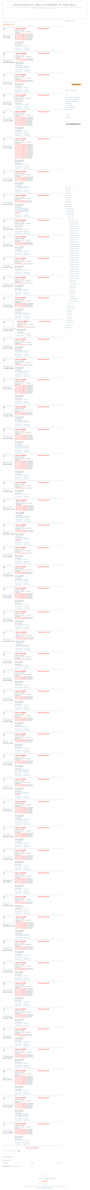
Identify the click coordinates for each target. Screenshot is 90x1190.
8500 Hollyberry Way (7, 146)
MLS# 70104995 (18, 1118)
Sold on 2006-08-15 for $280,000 (22, 67)
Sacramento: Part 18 (74, 260)
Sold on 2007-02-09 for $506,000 (22, 580)
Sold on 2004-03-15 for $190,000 (22, 445)
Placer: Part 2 (73, 283)
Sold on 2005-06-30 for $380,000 (22, 726)
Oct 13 (69, 219)
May (68, 315)
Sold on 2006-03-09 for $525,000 (22, 209)
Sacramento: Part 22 (74, 269)
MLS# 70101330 (18, 166)
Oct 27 (69, 215)
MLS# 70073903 (18, 316)
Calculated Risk (69, 105)
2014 (66, 190)
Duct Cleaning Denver (47, 1178)
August (68, 309)
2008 (66, 204)
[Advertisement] (45, 14)
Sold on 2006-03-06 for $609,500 (22, 87)
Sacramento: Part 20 (74, 264)
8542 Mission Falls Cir (8, 990)
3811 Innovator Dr (7, 574)
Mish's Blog (68, 103)
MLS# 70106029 (19, 648)
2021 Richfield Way (7, 305)
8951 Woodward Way (7, 1016)
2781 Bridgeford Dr (7, 720)
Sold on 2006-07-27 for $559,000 (22, 819)
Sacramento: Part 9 (74, 239)
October (69, 213)
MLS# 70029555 (18, 133)
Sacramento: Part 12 (74, 246)
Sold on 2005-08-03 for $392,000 (22, 975)
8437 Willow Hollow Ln (8, 948)
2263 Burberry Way (7, 119)
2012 (66, 195)
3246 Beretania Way (7, 202)
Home (32, 1163)
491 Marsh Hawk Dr (7, 1036)
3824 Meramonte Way (7, 60)
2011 (66, 197)
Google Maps (26, 48)
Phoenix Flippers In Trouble (72, 99)
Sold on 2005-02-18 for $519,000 (22, 289)
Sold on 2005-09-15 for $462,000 (22, 1001)
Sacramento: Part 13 (74, 249)
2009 (66, 202)
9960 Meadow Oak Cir (7, 762)
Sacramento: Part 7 (74, 235)
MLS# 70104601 (18, 253)
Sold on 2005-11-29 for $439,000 (22, 131)
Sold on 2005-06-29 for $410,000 (22, 889)
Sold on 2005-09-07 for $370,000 (22, 665)
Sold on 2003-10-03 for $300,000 (22, 769)
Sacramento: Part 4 (74, 228)
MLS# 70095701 (18, 822)
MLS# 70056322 (18, 292)
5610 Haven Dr (6, 924)
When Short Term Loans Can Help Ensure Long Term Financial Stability (45, 1186)
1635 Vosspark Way (7, 414)
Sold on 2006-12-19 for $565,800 (22, 1116)
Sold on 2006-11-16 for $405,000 (22, 372)
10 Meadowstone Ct (7, 857)
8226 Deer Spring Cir (7, 595)
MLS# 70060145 (18, 48)
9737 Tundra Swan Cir (7, 555)
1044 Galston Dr (6, 35)
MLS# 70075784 (18, 1044)
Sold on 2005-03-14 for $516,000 (22, 208)
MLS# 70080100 (18, 911)
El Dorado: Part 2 (74, 301)
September (69, 306)
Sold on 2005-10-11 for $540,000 (22, 579)
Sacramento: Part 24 (74, 273)
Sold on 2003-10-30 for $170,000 (22, 792)
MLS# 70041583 (18, 937)
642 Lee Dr (5, 786)
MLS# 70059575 (18, 1092)
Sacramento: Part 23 (74, 271)
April (68, 318)
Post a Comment (6, 1160)
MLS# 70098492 (18, 977)
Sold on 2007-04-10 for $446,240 (22, 1023)
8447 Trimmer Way (7, 970)
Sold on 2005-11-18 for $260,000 (22, 748)
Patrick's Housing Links (71, 107)
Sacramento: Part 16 (74, 255)
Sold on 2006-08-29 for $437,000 (22, 164)
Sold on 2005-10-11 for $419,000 (22, 422)
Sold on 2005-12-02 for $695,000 (22, 1041)
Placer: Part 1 (73, 280)
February (69, 322)
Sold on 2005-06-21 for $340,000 (22, 371)
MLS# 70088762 (18, 354)
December (69, 208)
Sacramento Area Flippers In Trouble (45, 4)
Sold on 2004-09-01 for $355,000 (22, 186)
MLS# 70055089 (18, 272)
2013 (66, 193)
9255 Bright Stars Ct (7, 102)
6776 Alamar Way (7, 661)
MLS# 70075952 (18, 106)
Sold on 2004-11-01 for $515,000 (22, 1115)
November (69, 211)
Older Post (59, 1163)
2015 (66, 188)
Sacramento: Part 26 (74, 278)
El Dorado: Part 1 (74, 298)
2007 (66, 206)
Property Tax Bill (26, 49)
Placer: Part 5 (73, 289)
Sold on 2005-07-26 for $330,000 (22, 705)
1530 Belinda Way (7, 346)
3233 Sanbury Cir (7, 639)
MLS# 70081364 (18, 1142)
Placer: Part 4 (73, 287)
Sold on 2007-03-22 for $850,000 (22, 685)
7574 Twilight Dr (6, 265)
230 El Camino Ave (7, 244)
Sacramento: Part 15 (74, 253)
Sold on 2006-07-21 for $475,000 (22, 314)
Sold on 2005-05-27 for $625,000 (22, 290)
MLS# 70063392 (18, 215)
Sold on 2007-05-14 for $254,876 (22, 793)
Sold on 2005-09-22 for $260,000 (24, 333)
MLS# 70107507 (18, 728)
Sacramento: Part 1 (74, 221)
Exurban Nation (69, 109)
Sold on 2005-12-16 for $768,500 (22, 104)
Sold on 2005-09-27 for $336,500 (22, 229)
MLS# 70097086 (18, 687)
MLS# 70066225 (18, 89)
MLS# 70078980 (18, 750)
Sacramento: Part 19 (74, 262)
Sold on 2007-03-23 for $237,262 (22, 935)
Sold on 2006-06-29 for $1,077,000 (22, 955)
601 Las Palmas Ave (7, 436)
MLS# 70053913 (18, 477)
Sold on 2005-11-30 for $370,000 (22, 604)
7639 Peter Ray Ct (7, 835)
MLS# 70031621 (18, 450)
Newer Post (5, 1163)
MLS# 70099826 (18, 845)
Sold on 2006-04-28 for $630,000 (22, 210)
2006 (66, 327)
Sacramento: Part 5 (74, 230)
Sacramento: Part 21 (74, 267)
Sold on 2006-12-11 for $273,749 (22, 448)
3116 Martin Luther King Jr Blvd (10, 328)
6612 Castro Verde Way (8, 1105)
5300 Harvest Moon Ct (7, 179)
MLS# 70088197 (18, 1025)
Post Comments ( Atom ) (15, 1166)
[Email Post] (18, 1150)
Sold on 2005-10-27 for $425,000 (22, 1090)
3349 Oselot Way (6, 809)
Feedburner (68, 117)
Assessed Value (18, 49)
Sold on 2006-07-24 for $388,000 (22, 516)
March (68, 320)
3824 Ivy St (5, 741)
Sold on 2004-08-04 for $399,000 (22, 1114)
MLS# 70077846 (18, 561)
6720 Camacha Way (7, 82)
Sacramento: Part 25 (74, 276)
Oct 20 (69, 217)
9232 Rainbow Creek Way (8, 284)
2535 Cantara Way (7, 619)
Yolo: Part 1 (72, 294)
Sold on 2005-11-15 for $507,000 (22, 559)
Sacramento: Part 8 (74, 237)
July (68, 311)
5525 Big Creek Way (7, 462)
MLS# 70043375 (18, 867)
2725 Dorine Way (6, 698)
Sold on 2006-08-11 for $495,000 (22, 770)
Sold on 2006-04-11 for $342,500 (22, 909)
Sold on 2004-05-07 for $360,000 (22, 537)
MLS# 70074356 (18, 667)
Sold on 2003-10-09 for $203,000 (22, 645)
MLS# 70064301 (18, 1003)
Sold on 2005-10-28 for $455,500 (22, 1140)
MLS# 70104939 (20, 335)
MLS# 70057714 (18, 774)
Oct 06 (69, 304)
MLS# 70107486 (18, 627)
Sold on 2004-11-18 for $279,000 (22, 446)
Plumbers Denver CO (70, 21)
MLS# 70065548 (18, 542)
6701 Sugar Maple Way (8, 366)
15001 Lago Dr (6, 532)
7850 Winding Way (7, 678)
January (69, 324)
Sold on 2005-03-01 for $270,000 (22, 350)
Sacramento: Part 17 (74, 258)
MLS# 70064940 (18, 496)
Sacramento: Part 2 (74, 224)
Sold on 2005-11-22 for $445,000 (22, 250)
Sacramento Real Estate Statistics (73, 97)
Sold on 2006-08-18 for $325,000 (22, 352)
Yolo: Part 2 (72, 296)
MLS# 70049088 (18, 1065)
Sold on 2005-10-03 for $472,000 (22, 494)
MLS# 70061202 (18, 891)
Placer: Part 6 (73, 292)
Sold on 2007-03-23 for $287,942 (22, 865)
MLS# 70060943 (18, 606)
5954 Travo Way (6, 1078)
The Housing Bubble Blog (71, 101)
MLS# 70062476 (18, 401)
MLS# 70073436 (18, 231)
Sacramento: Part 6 (74, 233)
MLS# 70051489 (19, 519)
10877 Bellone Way (7, 507)
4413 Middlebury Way (7, 880)
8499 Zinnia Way (6, 387)
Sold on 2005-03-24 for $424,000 (22, 399)
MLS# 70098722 (18, 957)
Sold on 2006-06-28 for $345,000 (22, 270)
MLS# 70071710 (18, 374)
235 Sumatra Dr (6, 904)
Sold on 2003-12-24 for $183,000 (22, 66)
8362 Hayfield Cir (6, 227)
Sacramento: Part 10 (74, 242)
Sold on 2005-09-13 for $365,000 (22, 1063)
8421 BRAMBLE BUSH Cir (8, 1056)
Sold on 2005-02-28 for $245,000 (22, 934)
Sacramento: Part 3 (74, 226)
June (68, 313)
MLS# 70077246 (18, 707)
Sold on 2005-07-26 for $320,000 (22, 646)
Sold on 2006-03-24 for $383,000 (22, 475)
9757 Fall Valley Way (7, 1131)
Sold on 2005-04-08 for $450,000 (22, 624)
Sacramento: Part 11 (74, 244)
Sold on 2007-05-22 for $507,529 (22, 539)
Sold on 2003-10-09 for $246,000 (22, 420)
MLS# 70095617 (18, 424)
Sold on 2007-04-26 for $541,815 (22, 211)
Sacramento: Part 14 (74, 251)
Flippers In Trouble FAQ (71, 90)
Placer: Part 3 (73, 285)
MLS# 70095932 (18, 190)
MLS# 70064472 (18, 796)
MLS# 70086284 (18, 69)
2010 (66, 200)
